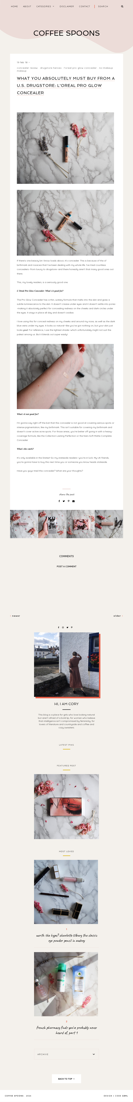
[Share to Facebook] (59, 501)
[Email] (73, 501)
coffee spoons (66, 33)
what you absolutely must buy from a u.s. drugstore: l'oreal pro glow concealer (66, 85)
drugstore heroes (51, 67)
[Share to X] (64, 501)
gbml (125, 1096)
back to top (65, 1078)
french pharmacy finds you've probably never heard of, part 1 (66, 1030)
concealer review (27, 67)
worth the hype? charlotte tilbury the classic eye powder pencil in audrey (66, 938)
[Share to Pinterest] (69, 501)
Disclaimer (67, 6)
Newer (15, 615)
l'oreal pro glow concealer (80, 67)
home (14, 6)
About (27, 6)
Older (118, 615)
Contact (84, 6)
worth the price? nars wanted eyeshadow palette (66, 806)
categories (43, 6)
